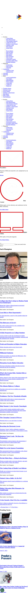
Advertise (5, 73)
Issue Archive (9, 66)
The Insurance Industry (12, 41)
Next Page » (15, 507)
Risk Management (10, 39)
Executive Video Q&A (12, 60)
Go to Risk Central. (4, 209)
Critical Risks (9, 38)
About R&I (9, 83)
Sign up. (2, 175)
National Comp (10, 45)
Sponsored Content (11, 59)
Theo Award (9, 58)
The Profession (6, 97)
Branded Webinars (10, 62)
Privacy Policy (9, 81)
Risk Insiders (9, 46)
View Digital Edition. (4, 239)
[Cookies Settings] (2, 590)
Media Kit (8, 86)
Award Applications (11, 77)
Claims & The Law (11, 42)
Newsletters (9, 79)
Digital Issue (9, 65)
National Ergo (9, 72)
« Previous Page (4, 507)
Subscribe (8, 67)
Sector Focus (9, 48)
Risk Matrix (9, 55)
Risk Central (9, 53)
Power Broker (9, 51)
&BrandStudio (9, 80)
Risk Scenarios (10, 56)
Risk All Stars (9, 52)
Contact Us (9, 84)
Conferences (6, 69)
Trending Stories (7, 88)
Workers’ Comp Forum (12, 44)
